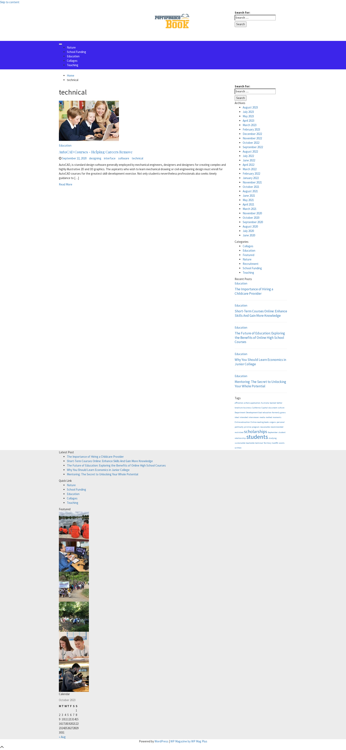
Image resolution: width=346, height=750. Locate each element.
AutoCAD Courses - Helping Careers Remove (96, 152)
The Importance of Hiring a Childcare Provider (254, 291)
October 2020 (251, 218)
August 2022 (250, 151)
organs (273, 422)
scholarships (255, 431)
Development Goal (254, 412)
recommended (277, 427)
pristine (247, 427)
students (257, 436)
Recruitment (250, 264)
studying (273, 438)
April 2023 (248, 120)
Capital (264, 407)
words (282, 443)
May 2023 (248, 116)
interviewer (253, 417)
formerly (276, 412)
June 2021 (249, 195)
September (273, 432)
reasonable (265, 427)
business (247, 407)
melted (269, 417)
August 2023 (250, 107)
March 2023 (249, 125)
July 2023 (248, 112)
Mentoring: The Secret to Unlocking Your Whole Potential (260, 384)
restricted (239, 432)
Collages (72, 61)
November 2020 (252, 213)
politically (239, 427)
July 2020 (248, 231)
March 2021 (249, 209)
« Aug (62, 737)
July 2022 (248, 156)
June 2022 (249, 160)
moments (277, 417)
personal (281, 422)
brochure (239, 407)
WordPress (161, 741)
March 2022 (249, 169)
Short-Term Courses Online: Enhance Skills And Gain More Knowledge (261, 313)
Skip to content (9, 2)
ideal (237, 417)
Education (73, 56)
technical (137, 158)
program (256, 427)
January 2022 (251, 178)
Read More (65, 184)
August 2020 (250, 226)
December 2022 (252, 134)
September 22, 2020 (74, 158)
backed (273, 403)
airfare (247, 403)
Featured (248, 255)
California (256, 407)
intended (244, 417)
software (123, 158)
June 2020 (249, 235)
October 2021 (251, 187)
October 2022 (251, 143)
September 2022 (253, 147)
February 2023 (251, 129)
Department (240, 412)
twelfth (275, 443)
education (267, 412)
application (255, 403)
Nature (71, 47)
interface (110, 158)
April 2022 (248, 165)
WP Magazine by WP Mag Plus (188, 741)
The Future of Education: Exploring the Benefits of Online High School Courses (260, 337)
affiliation (239, 403)
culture (281, 407)
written (238, 447)
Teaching (72, 65)
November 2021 (252, 182)
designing (95, 158)
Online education (242, 422)
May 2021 (248, 200)
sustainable (240, 443)
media (262, 417)
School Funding (76, 52)
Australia (265, 403)
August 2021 (250, 191)
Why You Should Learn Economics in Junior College (260, 361)
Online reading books (260, 422)
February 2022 (251, 173)
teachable (250, 443)
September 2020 (253, 222)
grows (283, 412)
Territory (267, 443)
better (279, 403)
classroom (272, 407)
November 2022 (252, 138)
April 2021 (248, 204)
